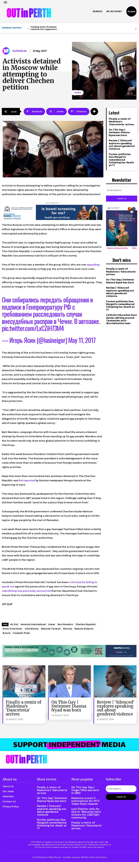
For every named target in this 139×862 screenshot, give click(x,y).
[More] (94, 111)
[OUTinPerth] (7, 50)
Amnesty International (33, 624)
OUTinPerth (19, 51)
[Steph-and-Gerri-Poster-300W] (121, 228)
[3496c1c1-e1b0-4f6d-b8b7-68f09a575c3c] (69, 651)
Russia (6, 633)
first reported (27, 480)
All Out (14, 624)
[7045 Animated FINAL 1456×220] (52, 212)
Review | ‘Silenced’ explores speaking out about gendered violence (121, 145)
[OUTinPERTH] (29, 12)
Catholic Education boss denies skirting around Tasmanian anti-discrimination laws (121, 319)
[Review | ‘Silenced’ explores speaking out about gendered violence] (115, 681)
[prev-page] (28, 29)
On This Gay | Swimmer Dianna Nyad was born (119, 132)
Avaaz (51, 624)
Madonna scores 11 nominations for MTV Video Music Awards (85, 801)
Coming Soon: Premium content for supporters (43, 28)
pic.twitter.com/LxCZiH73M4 (33, 328)
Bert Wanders (65, 624)
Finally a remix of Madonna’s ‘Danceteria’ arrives (121, 121)
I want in (121, 198)
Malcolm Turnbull (51, 628)
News (78, 92)
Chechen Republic (86, 624)
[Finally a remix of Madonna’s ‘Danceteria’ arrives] (24, 681)
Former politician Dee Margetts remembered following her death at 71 (121, 159)
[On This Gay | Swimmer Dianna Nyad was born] (69, 681)
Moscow (67, 628)
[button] (97, 11)
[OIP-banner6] (69, 744)
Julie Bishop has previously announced (26, 591)
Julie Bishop (32, 628)
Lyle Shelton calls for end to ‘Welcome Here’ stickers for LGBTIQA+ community (86, 813)
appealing (93, 264)
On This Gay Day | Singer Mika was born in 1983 (85, 790)
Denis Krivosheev (12, 628)
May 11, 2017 (82, 340)
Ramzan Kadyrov (84, 628)
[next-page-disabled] (136, 29)
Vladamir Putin (21, 633)
